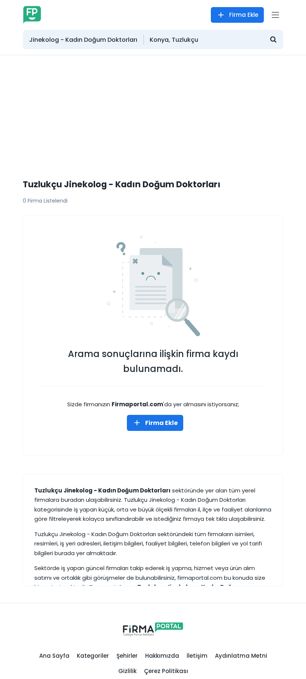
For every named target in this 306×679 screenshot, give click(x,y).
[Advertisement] (153, 111)
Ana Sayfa (54, 656)
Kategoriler (93, 656)
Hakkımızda (162, 656)
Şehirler (127, 656)
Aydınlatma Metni (241, 656)
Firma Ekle (243, 15)
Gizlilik (127, 671)
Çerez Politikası (166, 671)
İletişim (197, 656)
